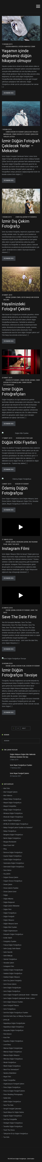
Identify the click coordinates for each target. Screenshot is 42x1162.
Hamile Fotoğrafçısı (10, 959)
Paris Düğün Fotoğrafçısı (11, 1087)
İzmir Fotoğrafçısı (9, 1009)
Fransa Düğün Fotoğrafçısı (12, 945)
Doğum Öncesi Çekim (10, 877)
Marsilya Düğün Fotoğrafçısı (13, 1059)
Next (24, 728)
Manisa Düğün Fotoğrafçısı (12, 1052)
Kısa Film (6, 1037)
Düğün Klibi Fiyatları (24, 438)
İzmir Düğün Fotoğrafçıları (12, 988)
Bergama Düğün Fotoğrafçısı (13, 835)
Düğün (5, 895)
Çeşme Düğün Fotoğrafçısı (12, 856)
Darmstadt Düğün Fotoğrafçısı (13, 867)
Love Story (7, 1045)
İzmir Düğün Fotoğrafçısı (11, 991)
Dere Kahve (7, 870)
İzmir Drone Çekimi (27, 380)
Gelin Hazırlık (7, 952)
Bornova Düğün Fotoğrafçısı (12, 852)
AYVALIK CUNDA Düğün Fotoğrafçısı (15, 824)
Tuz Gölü (6, 1137)
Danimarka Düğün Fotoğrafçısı (13, 863)
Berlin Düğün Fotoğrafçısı (12, 838)
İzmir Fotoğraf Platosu (11, 1005)
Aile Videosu (7, 795)
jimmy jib (6, 1020)
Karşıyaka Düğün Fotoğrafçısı (13, 1030)
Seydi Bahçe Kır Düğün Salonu (13, 1112)
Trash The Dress (9, 1130)
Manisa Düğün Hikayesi (11, 1055)
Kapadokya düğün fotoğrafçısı (13, 1027)
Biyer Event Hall (8, 845)
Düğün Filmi (20, 666)
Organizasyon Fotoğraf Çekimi (13, 1084)
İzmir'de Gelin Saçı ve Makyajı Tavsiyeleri (17, 1016)
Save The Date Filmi (19, 617)
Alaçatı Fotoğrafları (9, 806)
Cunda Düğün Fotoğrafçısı (12, 860)
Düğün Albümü (8, 899)
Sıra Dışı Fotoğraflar (10, 1119)
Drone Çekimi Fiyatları (10, 888)
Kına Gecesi (7, 1034)
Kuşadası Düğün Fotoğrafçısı (13, 1041)
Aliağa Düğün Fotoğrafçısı (12, 810)
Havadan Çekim (22, 542)
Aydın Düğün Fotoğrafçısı (12, 820)
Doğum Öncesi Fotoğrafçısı (12, 881)
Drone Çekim (11, 542)
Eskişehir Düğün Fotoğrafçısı (13, 934)
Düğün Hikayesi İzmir (27, 46)
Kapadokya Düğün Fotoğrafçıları (14, 1023)
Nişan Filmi (7, 1077)
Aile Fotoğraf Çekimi (10, 792)
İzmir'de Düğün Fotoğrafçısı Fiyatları (15, 1013)
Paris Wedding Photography (13, 1094)
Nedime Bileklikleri (9, 1073)
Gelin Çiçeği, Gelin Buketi (11, 948)
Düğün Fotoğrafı (12, 380)
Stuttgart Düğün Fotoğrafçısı (13, 1123)
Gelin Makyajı (7, 956)
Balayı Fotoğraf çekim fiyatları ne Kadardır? (18, 827)
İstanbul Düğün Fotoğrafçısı (12, 973)
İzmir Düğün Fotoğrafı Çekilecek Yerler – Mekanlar (21, 146)
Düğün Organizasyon (10, 931)
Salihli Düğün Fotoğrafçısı (12, 1101)
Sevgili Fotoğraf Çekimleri (12, 1109)
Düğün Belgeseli (9, 902)
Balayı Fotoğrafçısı (9, 831)
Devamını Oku (8, 93)
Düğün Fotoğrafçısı (9, 913)
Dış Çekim (6, 874)
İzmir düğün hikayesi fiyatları (13, 1002)
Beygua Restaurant (9, 842)
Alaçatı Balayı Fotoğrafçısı (12, 799)
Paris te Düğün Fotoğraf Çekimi (14, 1091)
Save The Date (13, 544)
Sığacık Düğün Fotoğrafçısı (12, 1116)
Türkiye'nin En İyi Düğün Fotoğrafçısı (15, 1134)
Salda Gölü (7, 1098)
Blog (5, 849)
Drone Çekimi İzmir (13, 297)
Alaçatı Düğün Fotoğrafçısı (12, 803)
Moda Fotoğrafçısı (9, 1062)
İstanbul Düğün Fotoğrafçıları (13, 970)
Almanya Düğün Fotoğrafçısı (13, 813)
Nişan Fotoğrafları (9, 1080)
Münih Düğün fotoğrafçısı (12, 1066)
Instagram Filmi (15, 548)
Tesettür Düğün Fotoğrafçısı (12, 1126)
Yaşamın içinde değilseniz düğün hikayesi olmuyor (17, 56)
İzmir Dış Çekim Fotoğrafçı (26, 217)
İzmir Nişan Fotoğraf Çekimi (19, 773)
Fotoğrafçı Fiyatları (9, 941)
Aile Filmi (6, 788)
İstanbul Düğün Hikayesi (11, 977)
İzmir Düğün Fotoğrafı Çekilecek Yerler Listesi (19, 998)
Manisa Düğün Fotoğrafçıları (13, 1048)
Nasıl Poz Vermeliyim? (11, 1069)
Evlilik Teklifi (7, 938)
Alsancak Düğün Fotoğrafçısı (13, 817)
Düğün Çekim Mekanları (11, 906)
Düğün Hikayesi (12, 46)
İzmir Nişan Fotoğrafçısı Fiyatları (21, 765)
